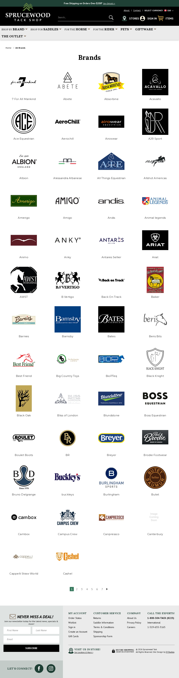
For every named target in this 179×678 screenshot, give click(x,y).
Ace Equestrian (23, 138)
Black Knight (155, 376)
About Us (132, 618)
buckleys (68, 494)
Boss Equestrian (155, 415)
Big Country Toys (67, 376)
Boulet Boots (24, 455)
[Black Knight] (155, 359)
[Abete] (68, 82)
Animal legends (155, 217)
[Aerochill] (68, 122)
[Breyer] (111, 438)
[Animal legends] (155, 201)
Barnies (24, 336)
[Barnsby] (68, 319)
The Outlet (12, 36)
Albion (23, 178)
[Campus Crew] (68, 517)
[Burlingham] (111, 477)
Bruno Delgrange (24, 494)
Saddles (44, 29)
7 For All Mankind (24, 99)
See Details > (109, 3)
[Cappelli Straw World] (24, 556)
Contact (137, 10)
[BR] (68, 438)
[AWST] (24, 280)
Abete (67, 99)
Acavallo (155, 99)
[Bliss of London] (68, 398)
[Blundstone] (111, 398)
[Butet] (155, 477)
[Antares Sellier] (111, 240)
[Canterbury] (155, 517)
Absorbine (111, 99)
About (127, 10)
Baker (155, 296)
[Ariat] (155, 240)
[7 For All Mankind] (24, 82)
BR (68, 455)
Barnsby (67, 336)
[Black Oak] (24, 398)
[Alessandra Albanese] (68, 161)
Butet (155, 494)
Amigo (67, 217)
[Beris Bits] (155, 319)
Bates (111, 336)
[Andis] (111, 201)
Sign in (71, 627)
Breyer (111, 455)
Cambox (24, 534)
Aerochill (68, 138)
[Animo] (24, 240)
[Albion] (24, 161)
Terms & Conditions (103, 627)
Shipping (97, 631)
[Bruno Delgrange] (24, 477)
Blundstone (111, 415)
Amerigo (24, 217)
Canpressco (111, 534)
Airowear (111, 138)
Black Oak (24, 415)
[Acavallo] (155, 82)
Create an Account (77, 631)
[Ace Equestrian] (24, 122)
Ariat (155, 257)
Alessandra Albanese (67, 178)
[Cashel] (68, 556)
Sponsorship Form (102, 636)
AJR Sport (155, 138)
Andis (111, 217)
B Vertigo (67, 296)
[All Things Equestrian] (111, 161)
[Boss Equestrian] (155, 398)
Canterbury (155, 534)
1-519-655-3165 (156, 627)
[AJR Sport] (155, 122)
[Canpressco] (111, 517)
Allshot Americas (155, 178)
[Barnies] (24, 319)
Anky (67, 257)
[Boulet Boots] (24, 438)
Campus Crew (67, 534)
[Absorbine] (111, 82)
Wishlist (72, 622)
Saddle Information (103, 622)
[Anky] (68, 240)
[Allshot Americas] (155, 161)
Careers (131, 627)
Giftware (144, 29)
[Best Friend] (24, 359)
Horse (76, 29)
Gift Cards (73, 636)
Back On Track (111, 296)
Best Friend (24, 376)
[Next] (107, 589)
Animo (23, 257)
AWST (24, 296)
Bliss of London (67, 415)
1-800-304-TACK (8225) (160, 618)
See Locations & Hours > (83, 652)
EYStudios (170, 652)
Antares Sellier (111, 257)
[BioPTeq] (111, 359)
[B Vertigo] (68, 280)
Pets (125, 29)
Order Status (75, 618)
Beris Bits (155, 336)
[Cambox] (24, 517)
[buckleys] (68, 477)
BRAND (13, 29)
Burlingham (111, 494)
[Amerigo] (24, 201)
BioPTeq (111, 376)
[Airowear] (111, 122)
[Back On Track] (111, 280)
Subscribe (31, 648)
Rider (103, 29)
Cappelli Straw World (23, 573)
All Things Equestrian (111, 178)
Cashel (67, 573)
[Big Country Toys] (68, 359)
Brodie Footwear (155, 455)
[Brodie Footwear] (155, 438)
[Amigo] (68, 201)
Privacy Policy (134, 622)
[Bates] (111, 319)
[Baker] (155, 280)
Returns (97, 618)
